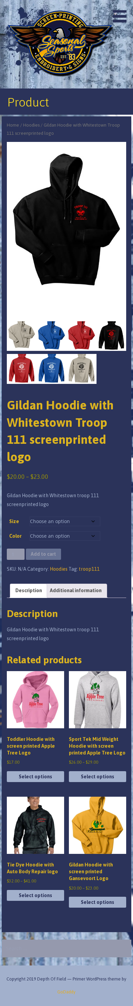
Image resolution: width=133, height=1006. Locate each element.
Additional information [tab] (76, 590)
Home (13, 125)
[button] (122, 12)
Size (14, 521)
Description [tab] (28, 590)
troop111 (89, 569)
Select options (35, 776)
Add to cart (43, 554)
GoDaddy (66, 991)
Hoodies (31, 125)
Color (15, 536)
